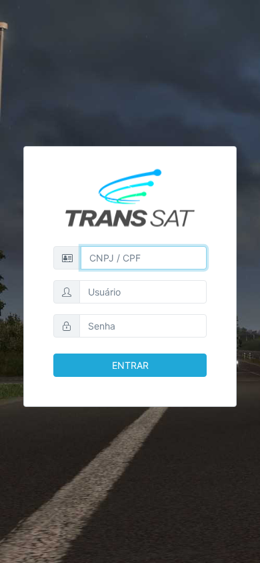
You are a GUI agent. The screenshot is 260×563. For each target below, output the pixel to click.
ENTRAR (130, 365)
